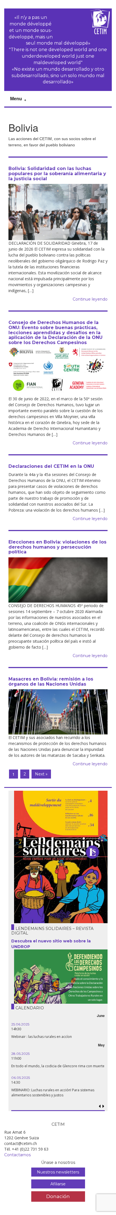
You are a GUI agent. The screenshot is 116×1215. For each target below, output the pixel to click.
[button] (103, 1106)
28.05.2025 (20, 1053)
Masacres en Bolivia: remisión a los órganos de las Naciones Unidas (50, 681)
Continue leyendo (90, 299)
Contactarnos (17, 1154)
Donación (58, 1196)
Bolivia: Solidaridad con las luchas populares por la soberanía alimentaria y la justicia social (57, 173)
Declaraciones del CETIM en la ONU (51, 466)
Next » (41, 774)
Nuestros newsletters (58, 1172)
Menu (16, 98)
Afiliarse (58, 1183)
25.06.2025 (20, 1024)
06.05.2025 (20, 1077)
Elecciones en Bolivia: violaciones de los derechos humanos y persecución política (57, 547)
